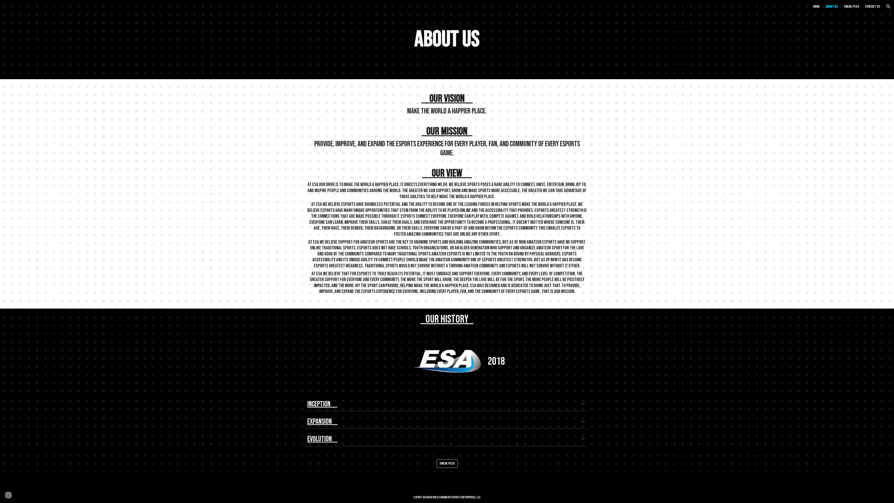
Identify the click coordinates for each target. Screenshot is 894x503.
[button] (888, 6)
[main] (447, 39)
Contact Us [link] (872, 6)
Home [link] (816, 6)
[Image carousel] (447, 361)
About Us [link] (832, 6)
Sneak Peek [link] (851, 6)
